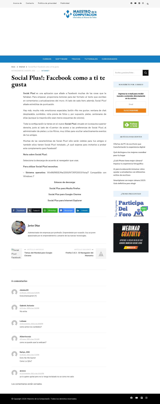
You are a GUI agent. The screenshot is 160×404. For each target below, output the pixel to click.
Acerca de (17, 3)
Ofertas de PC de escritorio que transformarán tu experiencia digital (129, 145)
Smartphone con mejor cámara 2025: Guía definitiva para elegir (129, 182)
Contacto (30, 3)
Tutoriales (91, 59)
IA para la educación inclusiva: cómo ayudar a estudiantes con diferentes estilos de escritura (129, 172)
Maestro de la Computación (38, 399)
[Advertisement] (80, 37)
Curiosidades (109, 59)
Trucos (76, 59)
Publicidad (65, 3)
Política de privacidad (47, 3)
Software (61, 59)
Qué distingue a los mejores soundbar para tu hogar (129, 154)
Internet (45, 71)
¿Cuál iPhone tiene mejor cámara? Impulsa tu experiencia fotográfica (128, 162)
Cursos (47, 59)
